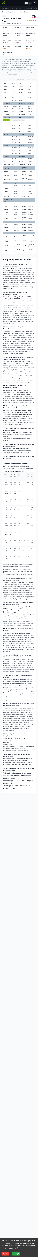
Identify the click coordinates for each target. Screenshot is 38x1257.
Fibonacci (14, 120)
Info (4, 79)
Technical (10, 79)
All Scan (28, 79)
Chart (34, 79)
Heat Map (28, 8)
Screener (6, 8)
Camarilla (21, 120)
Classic (6, 120)
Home (4, 12)
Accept (16, 1254)
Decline (5, 1254)
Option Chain (16, 8)
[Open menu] (34, 3)
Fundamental (20, 79)
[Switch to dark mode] (28, 3)
